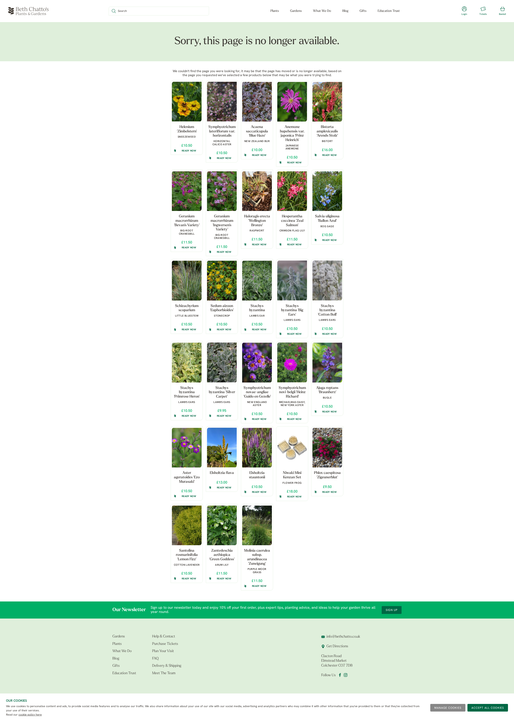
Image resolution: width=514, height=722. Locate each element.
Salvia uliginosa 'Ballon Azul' (327, 219)
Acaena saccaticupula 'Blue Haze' (257, 131)
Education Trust (389, 11)
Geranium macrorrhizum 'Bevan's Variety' (187, 221)
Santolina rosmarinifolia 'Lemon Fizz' (187, 555)
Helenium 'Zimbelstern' (187, 129)
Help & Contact (163, 636)
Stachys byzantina (257, 308)
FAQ (155, 659)
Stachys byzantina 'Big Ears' (292, 310)
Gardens (296, 11)
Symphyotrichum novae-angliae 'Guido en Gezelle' (257, 392)
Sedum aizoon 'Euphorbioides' (222, 308)
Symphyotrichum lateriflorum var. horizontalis (222, 131)
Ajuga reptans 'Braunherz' (327, 390)
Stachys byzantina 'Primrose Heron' (187, 392)
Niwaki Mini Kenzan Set (292, 475)
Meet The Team (163, 673)
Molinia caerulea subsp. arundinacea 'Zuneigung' (257, 557)
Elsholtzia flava (222, 473)
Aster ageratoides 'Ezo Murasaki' (187, 477)
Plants (274, 11)
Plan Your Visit (163, 651)
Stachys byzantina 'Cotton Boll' (327, 310)
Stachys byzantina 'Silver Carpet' (222, 392)
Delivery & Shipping (166, 666)
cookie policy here (30, 714)
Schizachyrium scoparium (187, 308)
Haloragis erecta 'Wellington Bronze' (257, 221)
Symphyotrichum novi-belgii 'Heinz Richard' (292, 392)
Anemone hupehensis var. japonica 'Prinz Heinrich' (292, 133)
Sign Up (392, 610)
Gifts (363, 11)
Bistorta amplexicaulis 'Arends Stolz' (327, 131)
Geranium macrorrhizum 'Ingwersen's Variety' (222, 223)
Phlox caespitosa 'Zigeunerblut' (327, 475)
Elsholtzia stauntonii (257, 475)
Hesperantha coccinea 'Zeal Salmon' (292, 221)
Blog (345, 11)
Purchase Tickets (165, 644)
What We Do (322, 11)
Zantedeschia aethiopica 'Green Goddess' (222, 555)
